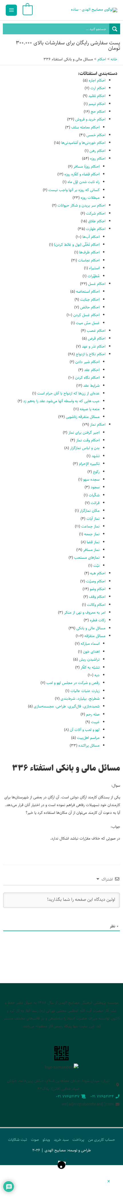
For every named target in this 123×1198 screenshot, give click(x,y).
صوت (35, 1139)
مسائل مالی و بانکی (91, 628)
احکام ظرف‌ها (89, 252)
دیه (97, 675)
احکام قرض (97, 338)
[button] (109, 1182)
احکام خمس (96, 135)
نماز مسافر (91, 550)
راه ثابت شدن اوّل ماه (84, 182)
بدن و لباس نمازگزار (85, 448)
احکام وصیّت (96, 581)
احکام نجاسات (89, 260)
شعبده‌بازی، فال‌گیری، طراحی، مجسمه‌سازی (67, 706)
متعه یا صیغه (90, 409)
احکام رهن (98, 151)
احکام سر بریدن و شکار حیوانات (81, 205)
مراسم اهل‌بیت (88, 738)
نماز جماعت (90, 526)
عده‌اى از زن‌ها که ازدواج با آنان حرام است (68, 393)
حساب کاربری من (101, 1139)
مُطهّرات (94, 276)
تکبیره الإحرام (89, 464)
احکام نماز (98, 424)
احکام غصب (96, 331)
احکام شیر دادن (87, 362)
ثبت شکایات (17, 1139)
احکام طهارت (96, 229)
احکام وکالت (96, 605)
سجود (95, 487)
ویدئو (46, 1139)
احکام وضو (98, 589)
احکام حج (98, 111)
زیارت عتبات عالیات (85, 691)
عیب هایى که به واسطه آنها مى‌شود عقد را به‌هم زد (61, 401)
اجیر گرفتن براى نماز (84, 432)
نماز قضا (93, 542)
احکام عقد (92, 370)
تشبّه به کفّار (90, 667)
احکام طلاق (97, 221)
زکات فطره (98, 620)
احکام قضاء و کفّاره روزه (82, 174)
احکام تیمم (97, 104)
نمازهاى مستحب (87, 557)
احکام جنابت (90, 299)
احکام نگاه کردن (87, 377)
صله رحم (93, 714)
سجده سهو (91, 479)
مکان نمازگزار (90, 510)
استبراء (94, 268)
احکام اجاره (97, 80)
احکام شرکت (96, 213)
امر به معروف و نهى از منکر (85, 612)
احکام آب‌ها (91, 237)
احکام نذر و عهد (94, 346)
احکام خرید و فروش (90, 119)
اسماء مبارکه (90, 643)
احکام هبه (98, 573)
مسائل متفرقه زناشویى (83, 417)
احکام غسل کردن (86, 315)
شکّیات (94, 495)
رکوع (96, 472)
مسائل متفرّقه (95, 636)
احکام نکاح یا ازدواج (91, 354)
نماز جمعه (92, 534)
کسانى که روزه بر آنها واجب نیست (74, 190)
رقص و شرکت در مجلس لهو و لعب (73, 683)
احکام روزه (98, 158)
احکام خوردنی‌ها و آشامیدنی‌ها (83, 143)
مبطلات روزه (90, 198)
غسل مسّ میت (88, 323)
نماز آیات (93, 518)
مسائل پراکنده (89, 745)
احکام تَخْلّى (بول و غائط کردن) (77, 244)
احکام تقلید (97, 96)
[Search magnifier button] (114, 28)
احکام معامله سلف (85, 127)
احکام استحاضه (88, 291)
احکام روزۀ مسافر (87, 166)
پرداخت (78, 1139)
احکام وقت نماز (88, 440)
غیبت (95, 722)
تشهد (96, 456)
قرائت (95, 503)
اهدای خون (91, 651)
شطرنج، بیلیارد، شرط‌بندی (80, 698)
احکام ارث (98, 88)
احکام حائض (90, 307)
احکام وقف (97, 597)
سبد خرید (61, 1139)
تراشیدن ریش (89, 659)
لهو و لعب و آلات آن (85, 730)
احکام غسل (97, 284)
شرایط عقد (91, 385)
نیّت (96, 565)
